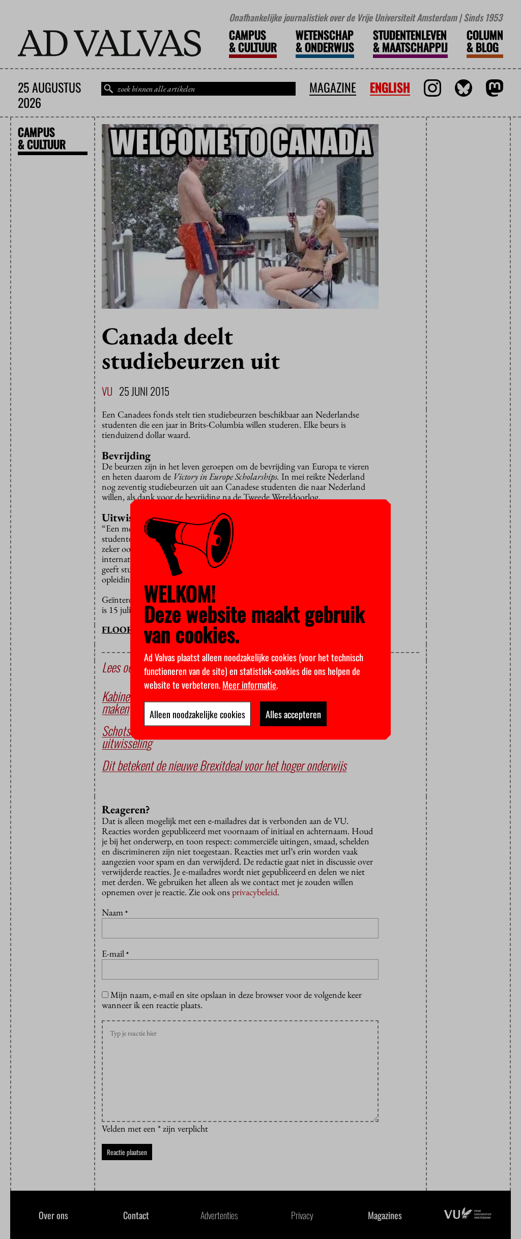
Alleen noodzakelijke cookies (197, 714)
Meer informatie (249, 684)
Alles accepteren (293, 714)
